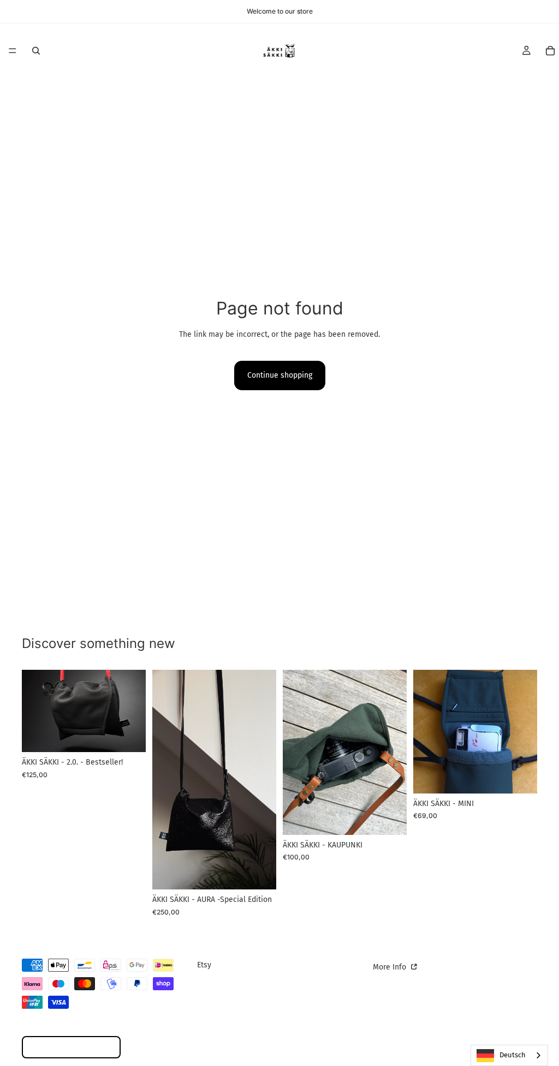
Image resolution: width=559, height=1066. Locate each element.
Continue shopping (279, 375)
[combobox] (509, 1055)
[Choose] (129, 736)
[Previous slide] (34, 711)
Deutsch (512, 1055)
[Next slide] (134, 711)
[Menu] (12, 50)
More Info (390, 967)
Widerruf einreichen (71, 1047)
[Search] (36, 51)
